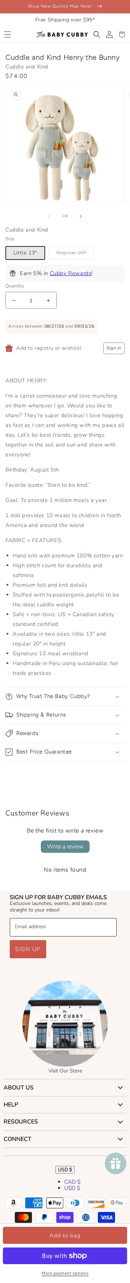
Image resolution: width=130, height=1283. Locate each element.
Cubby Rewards (71, 273)
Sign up (28, 949)
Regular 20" (71, 252)
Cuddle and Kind (26, 66)
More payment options (65, 1273)
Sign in (114, 348)
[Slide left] (49, 216)
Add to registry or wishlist (48, 348)
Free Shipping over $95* (65, 19)
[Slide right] (81, 216)
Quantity (14, 286)
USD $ (65, 1169)
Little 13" (25, 252)
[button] (7, 34)
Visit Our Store (65, 1070)
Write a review (65, 847)
